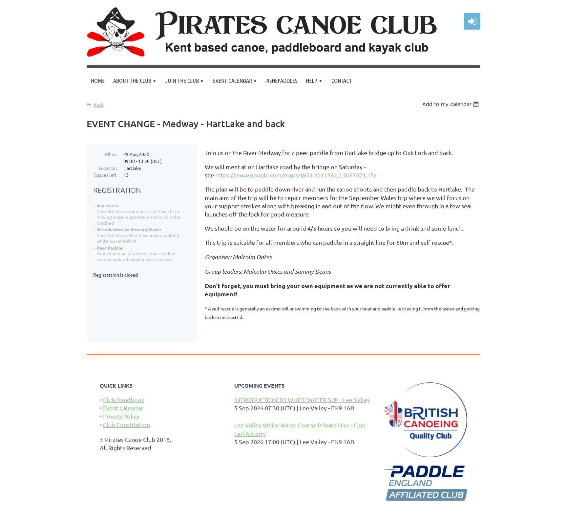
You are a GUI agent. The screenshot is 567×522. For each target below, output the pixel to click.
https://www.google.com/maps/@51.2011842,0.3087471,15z (295, 174)
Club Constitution (126, 424)
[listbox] (451, 104)
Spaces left (105, 175)
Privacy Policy (121, 416)
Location (108, 168)
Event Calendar (123, 407)
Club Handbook (123, 399)
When (111, 154)
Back (99, 105)
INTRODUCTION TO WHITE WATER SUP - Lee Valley (302, 399)
